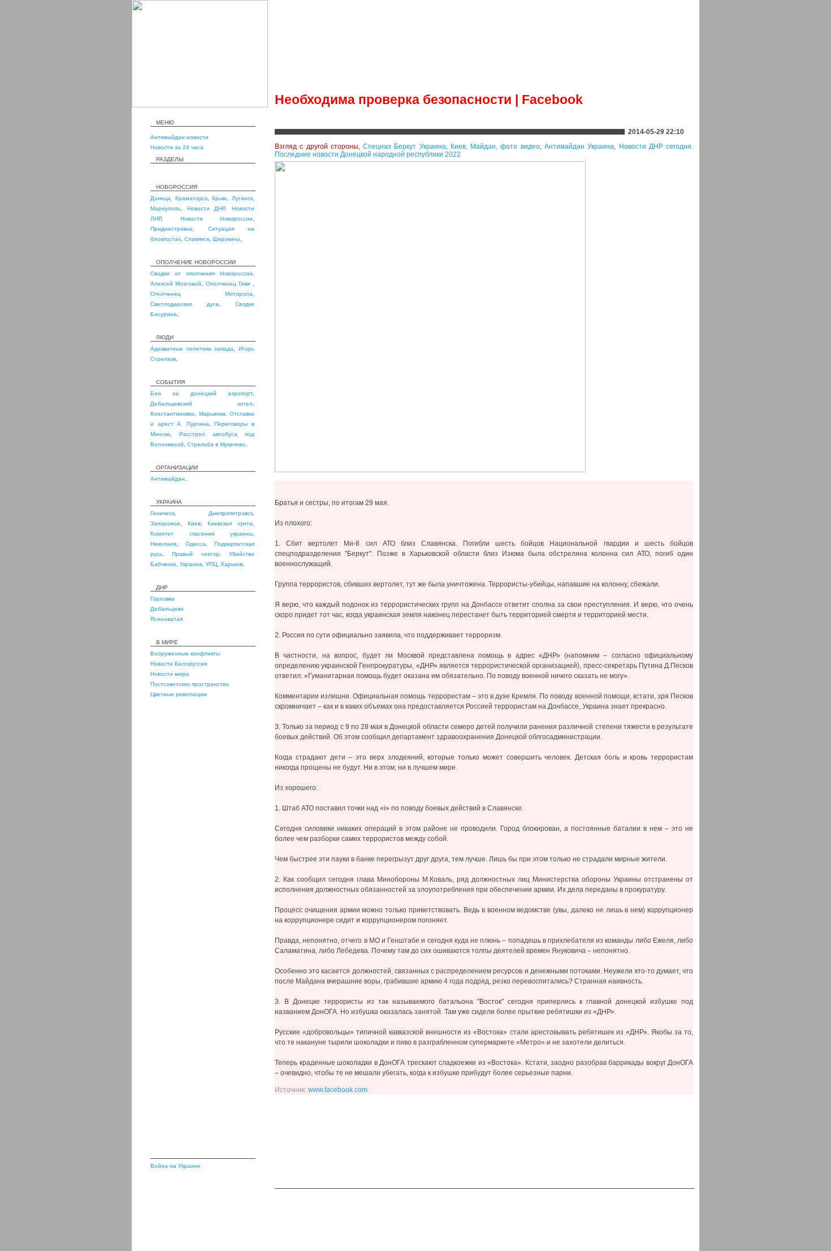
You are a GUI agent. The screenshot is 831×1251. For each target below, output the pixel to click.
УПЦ (211, 564)
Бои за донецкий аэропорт (201, 393)
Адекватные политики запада (191, 349)
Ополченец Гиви (229, 284)
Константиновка (172, 414)
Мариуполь (165, 208)
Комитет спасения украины (201, 533)
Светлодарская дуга (184, 304)
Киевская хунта (230, 523)
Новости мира (169, 674)
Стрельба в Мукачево (216, 444)
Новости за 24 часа (177, 147)
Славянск (196, 239)
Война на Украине (175, 1166)
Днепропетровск (231, 513)
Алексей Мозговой (175, 284)
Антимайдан (167, 479)
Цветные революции (178, 694)
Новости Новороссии (216, 218)
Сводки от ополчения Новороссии (201, 273)
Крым (219, 198)
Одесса (195, 544)
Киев (194, 523)
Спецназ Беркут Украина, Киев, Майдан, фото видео (451, 146)
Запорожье (165, 523)
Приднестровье (171, 229)
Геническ (162, 513)
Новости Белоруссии (178, 664)
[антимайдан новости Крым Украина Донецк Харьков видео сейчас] (200, 105)
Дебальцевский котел (201, 403)
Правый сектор (195, 554)
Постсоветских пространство (189, 684)
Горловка (162, 599)
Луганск (242, 198)
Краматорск (191, 198)
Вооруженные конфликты (185, 653)
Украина (191, 564)
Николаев (163, 544)
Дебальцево (167, 609)
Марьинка (212, 414)
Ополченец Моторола (201, 294)
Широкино (226, 239)
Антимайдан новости (179, 137)
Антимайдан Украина (579, 146)
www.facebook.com (337, 1090)
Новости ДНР (206, 208)
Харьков (231, 564)
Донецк (160, 198)
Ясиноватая (166, 619)
